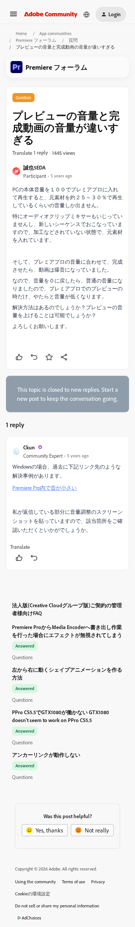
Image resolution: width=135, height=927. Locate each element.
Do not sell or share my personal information (57, 906)
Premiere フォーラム (36, 40)
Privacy (98, 881)
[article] (67, 503)
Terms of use (73, 881)
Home (21, 33)
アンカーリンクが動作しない (46, 754)
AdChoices (31, 918)
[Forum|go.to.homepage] (51, 14)
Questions (22, 657)
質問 (73, 40)
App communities (55, 33)
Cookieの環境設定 (32, 893)
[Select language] (87, 14)
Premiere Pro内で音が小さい (44, 487)
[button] (13, 16)
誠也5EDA (34, 167)
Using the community (35, 881)
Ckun (29, 447)
